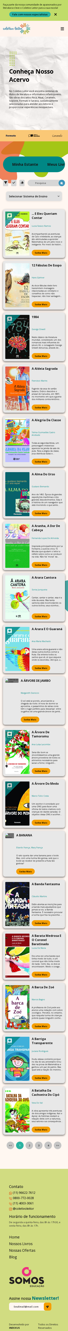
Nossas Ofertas (22, 1250)
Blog (13, 1256)
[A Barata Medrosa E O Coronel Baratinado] (17, 956)
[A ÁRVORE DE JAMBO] (12, 700)
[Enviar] (47, 1307)
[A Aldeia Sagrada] (17, 389)
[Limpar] (22, 183)
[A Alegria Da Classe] (17, 441)
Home (14, 1237)
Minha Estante (25, 164)
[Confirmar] (13, 183)
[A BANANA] (9, 853)
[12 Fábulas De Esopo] (17, 285)
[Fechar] (55, 14)
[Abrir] (62, 28)
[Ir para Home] (16, 28)
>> (57, 1145)
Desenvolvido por (19, 1326)
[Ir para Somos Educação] (26, 1277)
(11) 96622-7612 (24, 1193)
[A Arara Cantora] (17, 597)
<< (10, 1145)
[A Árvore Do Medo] (17, 803)
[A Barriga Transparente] (17, 1059)
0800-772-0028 (23, 1198)
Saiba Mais (41, 252)
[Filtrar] (5, 183)
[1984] (17, 337)
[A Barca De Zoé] (17, 1007)
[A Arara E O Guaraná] (17, 649)
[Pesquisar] (62, 183)
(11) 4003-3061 (23, 1203)
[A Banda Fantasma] (17, 904)
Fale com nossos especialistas (30, 14)
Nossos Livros (20, 1243)
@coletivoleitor (23, 1208)
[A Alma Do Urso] (17, 494)
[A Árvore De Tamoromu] (17, 752)
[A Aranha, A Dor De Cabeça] (17, 546)
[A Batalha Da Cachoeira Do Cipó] (17, 1110)
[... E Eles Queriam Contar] (17, 234)
